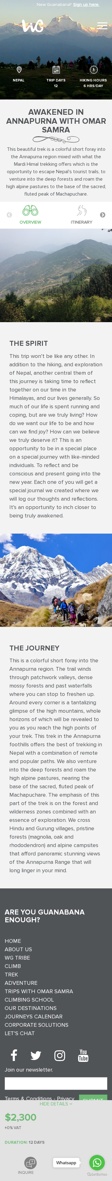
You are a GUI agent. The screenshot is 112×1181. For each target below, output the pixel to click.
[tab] (30, 215)
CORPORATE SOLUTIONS (36, 1024)
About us (18, 949)
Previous (9, 215)
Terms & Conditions (29, 1098)
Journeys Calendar (34, 1016)
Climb (13, 966)
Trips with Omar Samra (39, 991)
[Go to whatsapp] (97, 1162)
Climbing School (29, 999)
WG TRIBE (17, 957)
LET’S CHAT (20, 1033)
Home (13, 941)
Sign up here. (86, 4)
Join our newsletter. (29, 1069)
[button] (56, 1104)
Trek (11, 974)
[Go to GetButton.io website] (97, 1175)
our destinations (31, 1008)
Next (102, 215)
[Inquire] (30, 1163)
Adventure (21, 983)
